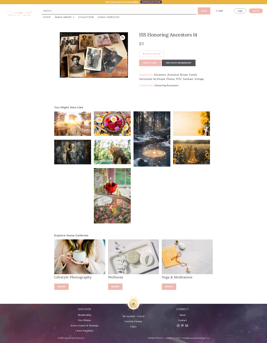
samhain (188, 79)
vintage (199, 79)
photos (170, 79)
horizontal (145, 79)
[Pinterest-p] (182, 325)
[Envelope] (186, 325)
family (193, 74)
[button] (122, 37)
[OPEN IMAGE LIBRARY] (73, 17)
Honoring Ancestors (166, 85)
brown (184, 74)
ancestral (173, 74)
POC (179, 79)
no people (159, 79)
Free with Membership (178, 63)
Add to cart (150, 63)
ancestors (160, 74)
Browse (61, 286)
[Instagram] (178, 325)
